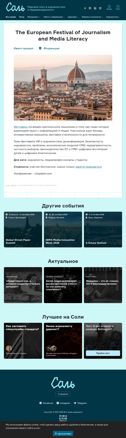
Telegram (82, 403)
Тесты (21, 17)
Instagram (65, 403)
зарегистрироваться (88, 166)
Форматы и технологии (91, 17)
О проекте (63, 394)
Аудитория (72, 17)
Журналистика (112, 17)
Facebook (48, 403)
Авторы (109, 9)
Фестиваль (21, 126)
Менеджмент (33, 17)
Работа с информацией (53, 17)
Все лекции (11, 17)
